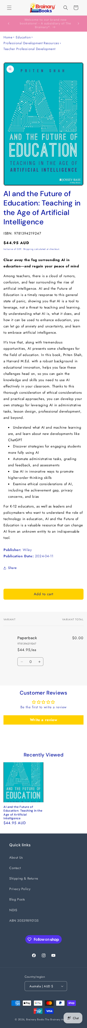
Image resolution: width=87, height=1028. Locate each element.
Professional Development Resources (31, 43)
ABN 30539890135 (24, 920)
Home (7, 37)
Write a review (43, 719)
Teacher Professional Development (29, 49)
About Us (16, 857)
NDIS (13, 910)
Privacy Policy (19, 889)
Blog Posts (17, 899)
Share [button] (12, 567)
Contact (15, 868)
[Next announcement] (78, 23)
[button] (9, 8)
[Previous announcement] (8, 23)
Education (23, 37)
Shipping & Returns (23, 878)
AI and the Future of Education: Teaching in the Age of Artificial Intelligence (22, 812)
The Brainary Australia (58, 1019)
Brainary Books (35, 1019)
